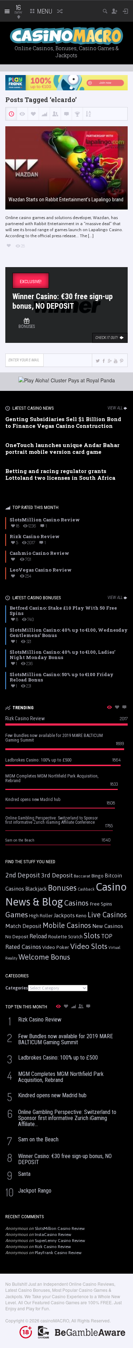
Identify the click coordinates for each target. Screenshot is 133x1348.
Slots (92, 936)
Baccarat (82, 876)
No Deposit (16, 936)
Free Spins (101, 904)
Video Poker (55, 947)
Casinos (76, 903)
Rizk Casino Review (53, 1246)
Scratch (75, 936)
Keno (81, 915)
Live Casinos (107, 915)
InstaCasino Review (53, 1234)
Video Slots (88, 946)
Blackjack (36, 889)
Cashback (86, 889)
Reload (38, 936)
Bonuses (62, 887)
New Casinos (107, 926)
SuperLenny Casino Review (60, 1240)
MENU (44, 11)
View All (115, 407)
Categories (16, 988)
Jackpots (64, 915)
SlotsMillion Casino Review (60, 1228)
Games (16, 914)
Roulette (57, 936)
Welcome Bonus (44, 957)
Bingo (98, 876)
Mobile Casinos (67, 925)
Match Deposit (23, 926)
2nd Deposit (22, 875)
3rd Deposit (57, 875)
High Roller (40, 915)
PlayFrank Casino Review (58, 1252)
